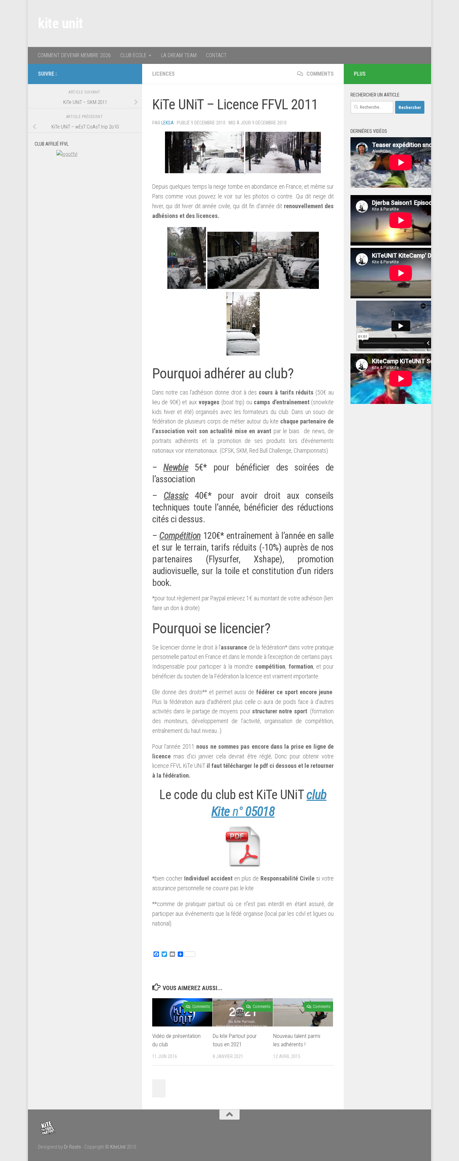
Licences (163, 74)
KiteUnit (118, 1147)
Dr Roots (72, 1147)
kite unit (60, 23)
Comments (319, 74)
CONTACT (216, 55)
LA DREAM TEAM (179, 55)
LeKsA (167, 122)
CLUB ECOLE (133, 55)
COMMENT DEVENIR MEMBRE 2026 (74, 55)
